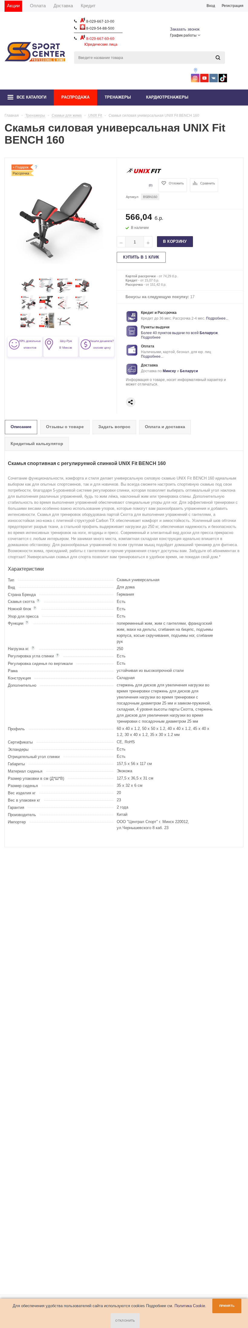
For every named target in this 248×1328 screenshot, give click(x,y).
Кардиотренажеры (167, 97)
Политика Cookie (190, 1306)
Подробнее (151, 337)
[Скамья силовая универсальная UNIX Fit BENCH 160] (28, 291)
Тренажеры (118, 97)
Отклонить (125, 1320)
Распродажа (75, 97)
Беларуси (208, 333)
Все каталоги (31, 97)
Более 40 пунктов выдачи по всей (170, 333)
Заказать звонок (185, 29)
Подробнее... (217, 318)
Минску (169, 371)
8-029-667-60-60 (99, 39)
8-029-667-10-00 (99, 21)
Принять (227, 1305)
